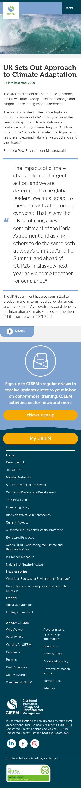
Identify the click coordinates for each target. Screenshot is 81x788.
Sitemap (49, 688)
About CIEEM (17, 623)
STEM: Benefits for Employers (26, 485)
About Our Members (19, 605)
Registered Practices (20, 537)
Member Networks (18, 477)
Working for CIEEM (18, 645)
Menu (70, 8)
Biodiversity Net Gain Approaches (28, 515)
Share (19, 331)
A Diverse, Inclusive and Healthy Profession (34, 530)
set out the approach (57, 94)
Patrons (11, 660)
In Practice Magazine (20, 557)
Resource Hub (15, 462)
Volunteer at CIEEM (19, 682)
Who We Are (14, 630)
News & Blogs (52, 654)
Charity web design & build (22, 758)
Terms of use (52, 681)
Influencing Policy (17, 507)
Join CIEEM (13, 470)
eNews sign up (40, 415)
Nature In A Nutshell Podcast (25, 564)
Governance (14, 652)
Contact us (50, 646)
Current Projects (17, 522)
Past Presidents (16, 667)
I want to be (16, 571)
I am (10, 455)
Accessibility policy (55, 661)
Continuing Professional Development (31, 492)
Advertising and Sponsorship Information (53, 634)
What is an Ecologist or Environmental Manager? (38, 579)
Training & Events (17, 500)
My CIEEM (40, 438)
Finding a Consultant (19, 612)
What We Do (14, 637)
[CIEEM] (11, 10)
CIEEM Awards (16, 675)
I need (11, 598)
